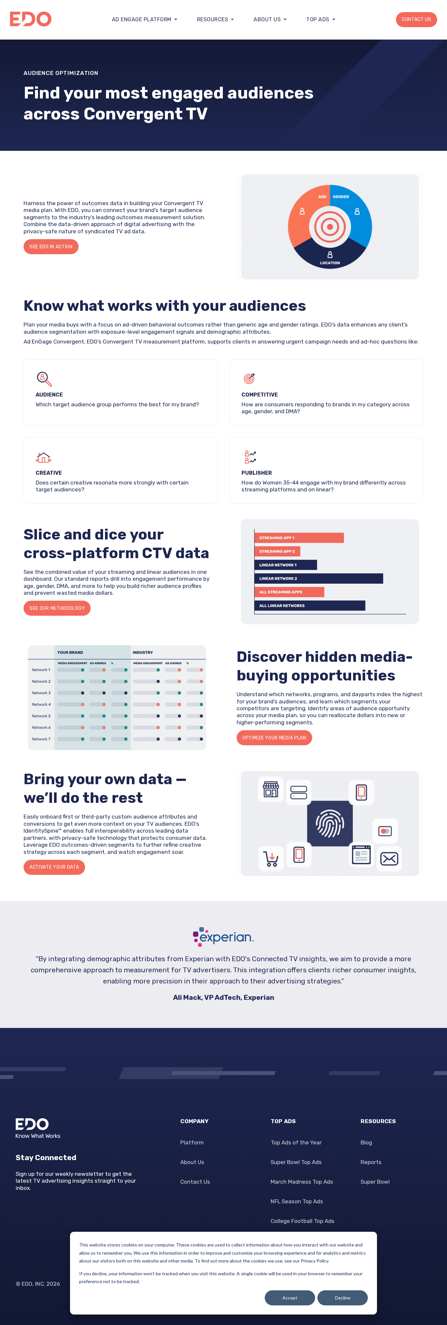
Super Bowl (375, 1181)
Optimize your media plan (274, 738)
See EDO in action (51, 247)
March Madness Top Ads (302, 1181)
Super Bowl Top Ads (296, 1162)
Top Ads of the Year (296, 1142)
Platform (192, 1142)
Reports (371, 1162)
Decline (342, 1297)
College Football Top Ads (302, 1221)
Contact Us (416, 19)
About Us (267, 20)
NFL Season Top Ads (297, 1201)
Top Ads (318, 20)
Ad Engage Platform (141, 20)
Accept (289, 1297)
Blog (366, 1142)
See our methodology (57, 608)
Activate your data (54, 867)
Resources (212, 20)
